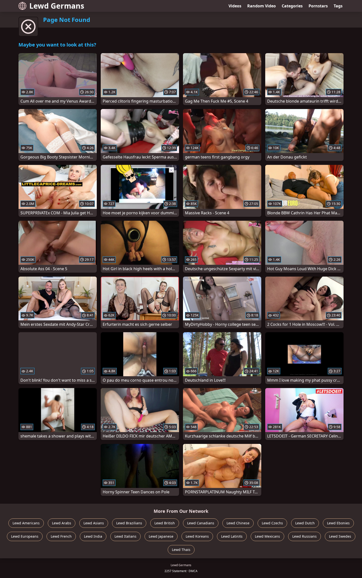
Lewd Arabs (61, 523)
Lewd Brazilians (129, 523)
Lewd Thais (181, 549)
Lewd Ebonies (338, 523)
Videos (235, 6)
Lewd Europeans (24, 536)
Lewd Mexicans (267, 536)
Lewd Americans (26, 523)
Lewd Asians (93, 523)
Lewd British (164, 523)
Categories (292, 6)
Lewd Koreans (197, 536)
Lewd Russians (304, 536)
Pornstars (318, 6)
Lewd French (61, 536)
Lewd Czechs (272, 523)
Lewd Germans (56, 6)
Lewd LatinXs (232, 536)
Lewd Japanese (161, 536)
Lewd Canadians (200, 523)
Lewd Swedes (340, 536)
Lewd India (93, 536)
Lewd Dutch (305, 523)
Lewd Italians (125, 536)
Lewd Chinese (238, 523)
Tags (338, 6)
